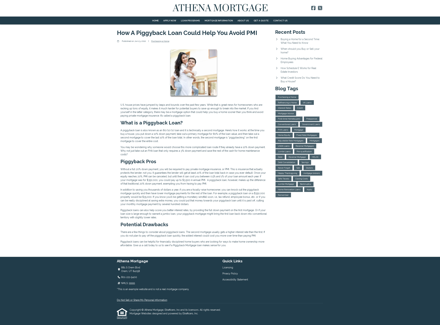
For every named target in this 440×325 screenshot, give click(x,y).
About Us (243, 20)
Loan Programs (190, 20)
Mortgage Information (219, 20)
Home (155, 20)
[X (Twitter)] (320, 8)
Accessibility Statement (235, 279)
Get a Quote (261, 20)
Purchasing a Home (160, 41)
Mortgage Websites (141, 313)
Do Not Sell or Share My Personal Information (142, 300)
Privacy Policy (230, 273)
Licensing (227, 267)
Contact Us (280, 20)
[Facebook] (313, 8)
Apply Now (169, 20)
